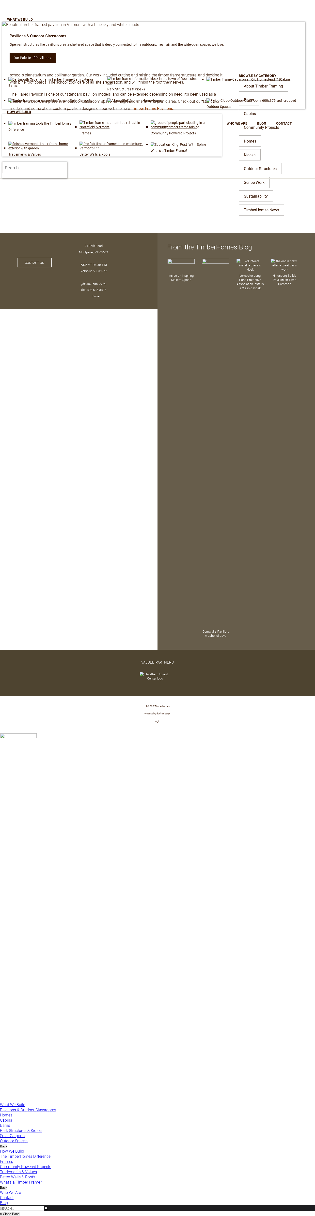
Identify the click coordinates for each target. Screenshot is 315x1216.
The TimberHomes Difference (25, 1156)
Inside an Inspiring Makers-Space (181, 277)
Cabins (6, 1120)
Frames (6, 1161)
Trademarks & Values (18, 1171)
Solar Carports (12, 1135)
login (157, 721)
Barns (5, 1125)
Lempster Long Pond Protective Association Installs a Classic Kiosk (250, 281)
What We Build (12, 1104)
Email (96, 296)
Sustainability (256, 196)
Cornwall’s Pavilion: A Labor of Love (216, 633)
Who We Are (10, 1192)
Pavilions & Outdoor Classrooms (28, 1109)
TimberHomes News (261, 209)
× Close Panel (10, 1214)
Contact (7, 1197)
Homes (6, 1114)
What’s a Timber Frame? (21, 1182)
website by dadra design (157, 713)
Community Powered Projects (25, 1166)
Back (3, 1146)
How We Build (12, 1151)
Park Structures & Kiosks (21, 1130)
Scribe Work (254, 182)
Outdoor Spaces (14, 1140)
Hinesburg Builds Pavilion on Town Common (284, 279)
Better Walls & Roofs (17, 1176)
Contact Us (34, 263)
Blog (4, 1202)
